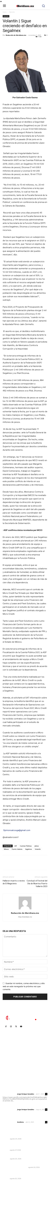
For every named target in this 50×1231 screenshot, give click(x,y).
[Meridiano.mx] (25, 6)
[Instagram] (11, 1026)
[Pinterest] (17, 41)
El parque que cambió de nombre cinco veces (24, 1163)
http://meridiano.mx (25, 917)
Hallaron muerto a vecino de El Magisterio (14, 882)
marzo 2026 (9, 1217)
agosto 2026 (9, 1197)
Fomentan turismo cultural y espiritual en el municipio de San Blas (23, 1173)
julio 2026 (8, 1201)
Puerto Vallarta (17, 849)
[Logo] (25, 1018)
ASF (15, 846)
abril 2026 (8, 1213)
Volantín (38, 849)
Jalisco (37, 846)
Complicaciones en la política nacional (21, 1135)
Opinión (12, 12)
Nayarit (6, 1150)
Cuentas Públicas (26, 846)
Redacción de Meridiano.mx (16, 35)
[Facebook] (5, 41)
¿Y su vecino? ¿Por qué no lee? (17, 1155)
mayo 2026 (9, 1209)
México (6, 849)
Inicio (5, 12)
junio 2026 (8, 1205)
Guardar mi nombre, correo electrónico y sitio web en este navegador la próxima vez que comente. (24, 986)
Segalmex (28, 849)
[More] (30, 41)
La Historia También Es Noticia (15, 1167)
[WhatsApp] (23, 41)
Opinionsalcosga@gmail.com (16, 830)
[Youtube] (21, 1026)
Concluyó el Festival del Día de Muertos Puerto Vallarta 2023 (37, 884)
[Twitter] (11, 41)
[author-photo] (25, 909)
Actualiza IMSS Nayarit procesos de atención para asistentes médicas (24, 1145)
